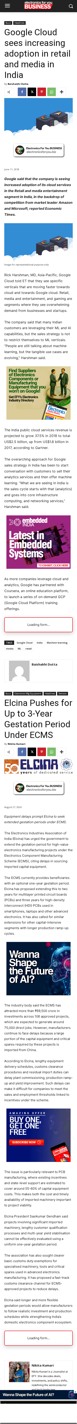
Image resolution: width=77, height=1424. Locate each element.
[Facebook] (22, 92)
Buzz (8, 22)
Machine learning (57, 642)
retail (28, 648)
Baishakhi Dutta (18, 83)
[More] (61, 92)
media (9, 648)
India (40, 642)
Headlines (19, 22)
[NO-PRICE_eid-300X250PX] (38, 418)
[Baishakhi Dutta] (19, 671)
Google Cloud (25, 642)
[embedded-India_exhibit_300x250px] (38, 568)
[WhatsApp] (51, 92)
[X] (32, 92)
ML (19, 648)
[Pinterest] (41, 92)
